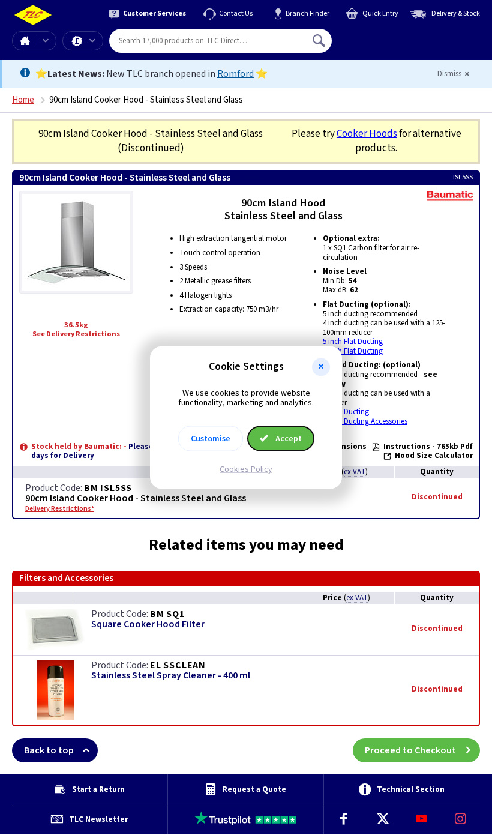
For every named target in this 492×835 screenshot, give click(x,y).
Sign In (395, 36)
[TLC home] (33, 15)
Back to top (49, 750)
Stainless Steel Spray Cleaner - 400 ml (170, 675)
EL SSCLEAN (178, 665)
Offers (82, 40)
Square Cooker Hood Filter (148, 624)
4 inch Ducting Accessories (365, 421)
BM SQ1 (167, 614)
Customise (210, 439)
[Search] (320, 41)
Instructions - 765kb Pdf (428, 446)
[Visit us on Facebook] (343, 819)
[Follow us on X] (382, 819)
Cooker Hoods (367, 134)
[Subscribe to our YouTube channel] (421, 819)
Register (386, 45)
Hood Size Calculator (434, 455)
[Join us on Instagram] (460, 819)
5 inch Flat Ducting (353, 341)
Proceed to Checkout (410, 750)
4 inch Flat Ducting (353, 351)
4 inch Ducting (346, 411)
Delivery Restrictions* (59, 509)
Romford (235, 73)
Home (25, 41)
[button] (321, 367)
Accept (288, 439)
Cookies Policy (246, 469)
